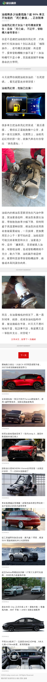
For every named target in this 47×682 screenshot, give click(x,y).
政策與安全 (12, 678)
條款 (18, 678)
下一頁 (23, 355)
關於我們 (4, 678)
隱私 (21, 678)
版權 (25, 678)
